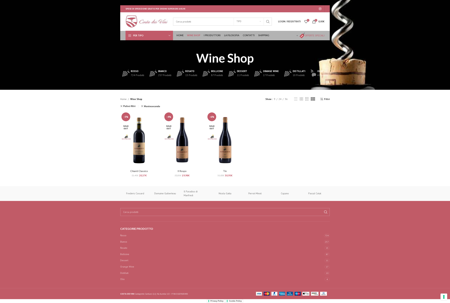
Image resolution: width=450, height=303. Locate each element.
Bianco (123, 241)
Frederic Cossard (135, 193)
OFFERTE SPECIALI (314, 35)
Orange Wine (127, 266)
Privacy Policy (216, 301)
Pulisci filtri (129, 106)
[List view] (295, 99)
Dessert (124, 260)
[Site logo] (147, 21)
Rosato (123, 247)
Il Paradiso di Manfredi (191, 193)
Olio (122, 279)
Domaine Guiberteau (165, 193)
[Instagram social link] (320, 8)
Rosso (123, 235)
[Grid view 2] (301, 99)
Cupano (285, 193)
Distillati (124, 273)
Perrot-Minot (255, 193)
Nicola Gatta (225, 193)
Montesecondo (152, 106)
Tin (225, 171)
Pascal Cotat (314, 193)
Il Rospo (182, 171)
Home (123, 99)
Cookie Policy (235, 301)
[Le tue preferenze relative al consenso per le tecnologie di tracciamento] (444, 297)
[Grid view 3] (306, 99)
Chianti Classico (139, 171)
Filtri (327, 99)
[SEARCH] (268, 22)
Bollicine (124, 254)
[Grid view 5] (313, 99)
